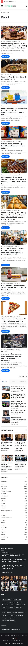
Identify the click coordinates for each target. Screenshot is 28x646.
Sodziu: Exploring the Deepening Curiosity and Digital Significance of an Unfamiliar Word (14, 111)
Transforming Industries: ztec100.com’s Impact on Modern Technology (18, 388)
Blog (3, 484)
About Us (13, 643)
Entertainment (5, 496)
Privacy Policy (10, 640)
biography (4, 481)
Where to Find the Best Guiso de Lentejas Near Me (14, 78)
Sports (3, 532)
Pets (3, 525)
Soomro (13, 638)
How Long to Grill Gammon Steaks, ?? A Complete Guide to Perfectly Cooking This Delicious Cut (13, 180)
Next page (21, 376)
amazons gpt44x (17, 599)
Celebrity (4, 488)
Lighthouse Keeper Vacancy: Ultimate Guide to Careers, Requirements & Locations (18, 420)
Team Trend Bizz (6, 41)
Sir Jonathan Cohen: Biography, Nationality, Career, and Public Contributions (7, 445)
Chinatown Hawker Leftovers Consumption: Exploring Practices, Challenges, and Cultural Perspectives (12, 251)
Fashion (4, 498)
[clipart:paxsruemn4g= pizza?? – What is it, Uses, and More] (14, 308)
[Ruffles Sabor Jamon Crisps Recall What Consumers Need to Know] (14, 133)
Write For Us (19, 643)
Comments (23, 381)
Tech (3, 534)
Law (3, 513)
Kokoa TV (18, 607)
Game (3, 505)
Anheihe (4, 602)
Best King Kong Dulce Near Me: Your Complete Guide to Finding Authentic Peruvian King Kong (14, 45)
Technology (5, 537)
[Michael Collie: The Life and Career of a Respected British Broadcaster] (21, 458)
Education (4, 493)
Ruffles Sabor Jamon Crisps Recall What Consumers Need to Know (13, 146)
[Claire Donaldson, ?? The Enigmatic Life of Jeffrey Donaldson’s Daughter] (6, 396)
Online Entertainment (6, 612)
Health (3, 508)
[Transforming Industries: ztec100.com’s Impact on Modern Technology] (6, 388)
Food (3, 503)
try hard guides (11, 615)
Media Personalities (7, 517)
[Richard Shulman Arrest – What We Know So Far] (6, 413)
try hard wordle (19, 615)
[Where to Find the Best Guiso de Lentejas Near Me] (14, 66)
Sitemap (23, 640)
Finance (4, 500)
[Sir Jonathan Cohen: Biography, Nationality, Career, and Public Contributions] (7, 437)
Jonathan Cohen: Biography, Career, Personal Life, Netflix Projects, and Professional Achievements (20, 446)
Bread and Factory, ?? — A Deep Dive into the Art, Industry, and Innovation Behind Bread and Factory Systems (14, 216)
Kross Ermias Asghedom (7, 610)
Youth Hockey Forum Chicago (8, 620)
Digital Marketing (6, 491)
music (3, 520)
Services (4, 527)
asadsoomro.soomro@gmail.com (12, 629)
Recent (13, 381)
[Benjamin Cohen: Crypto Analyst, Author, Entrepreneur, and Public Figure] (23, 583)
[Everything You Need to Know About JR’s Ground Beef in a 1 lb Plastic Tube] (14, 274)
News (3, 522)
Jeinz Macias (11, 607)
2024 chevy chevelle (6, 599)
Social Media (5, 529)
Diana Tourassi (5, 604)
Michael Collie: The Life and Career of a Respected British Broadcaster (20, 465)
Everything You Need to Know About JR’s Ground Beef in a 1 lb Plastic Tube (13, 287)
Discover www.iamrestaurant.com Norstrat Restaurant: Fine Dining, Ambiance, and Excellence (11, 356)
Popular (4, 381)
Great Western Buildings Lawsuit (18, 604)
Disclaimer (7, 643)
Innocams (4, 607)
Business (4, 486)
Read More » (5, 56)
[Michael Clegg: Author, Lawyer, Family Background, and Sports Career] (5, 588)
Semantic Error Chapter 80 (19, 612)
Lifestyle (4, 515)
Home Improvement (7, 510)
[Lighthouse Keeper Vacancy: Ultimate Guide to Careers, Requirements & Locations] (6, 420)
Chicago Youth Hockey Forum (14, 602)
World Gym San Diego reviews (8, 617)
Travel (3, 539)
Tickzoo (4, 615)
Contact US (17, 640)
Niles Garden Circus (19, 610)
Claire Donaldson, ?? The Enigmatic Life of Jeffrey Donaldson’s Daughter (18, 395)
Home (3, 12)
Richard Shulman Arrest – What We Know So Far (18, 411)
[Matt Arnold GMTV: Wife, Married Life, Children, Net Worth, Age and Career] (23, 588)
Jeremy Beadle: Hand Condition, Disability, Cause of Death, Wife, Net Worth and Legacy (7, 466)
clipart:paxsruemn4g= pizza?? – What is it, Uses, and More (13, 320)
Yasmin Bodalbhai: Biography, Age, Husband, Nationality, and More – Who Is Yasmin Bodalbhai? (18, 404)
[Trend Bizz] (10, 6)
